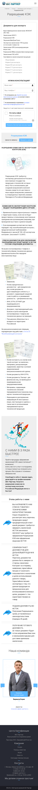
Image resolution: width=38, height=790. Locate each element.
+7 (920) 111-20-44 (19, 769)
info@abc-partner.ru (19, 773)
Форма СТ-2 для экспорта (13, 70)
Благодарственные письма (20, 758)
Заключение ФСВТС (9, 35)
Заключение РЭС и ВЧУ (11, 54)
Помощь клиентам (20, 750)
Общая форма (10, 60)
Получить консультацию (19, 694)
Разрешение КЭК (9, 38)
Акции (20, 752)
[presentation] (3, 685)
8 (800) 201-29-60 (19, 771)
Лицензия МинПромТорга (11, 40)
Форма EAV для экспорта (13, 65)
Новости (20, 755)
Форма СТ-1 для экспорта (13, 72)
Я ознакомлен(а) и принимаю (16, 103)
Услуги (20, 747)
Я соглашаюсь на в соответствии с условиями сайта (16, 96)
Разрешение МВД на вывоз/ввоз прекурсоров (18, 52)
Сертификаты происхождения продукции (16, 57)
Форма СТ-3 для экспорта (13, 67)
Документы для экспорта (14, 26)
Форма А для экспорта (12, 62)
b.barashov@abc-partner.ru (19, 709)
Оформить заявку (26, 140)
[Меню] (35, 3)
